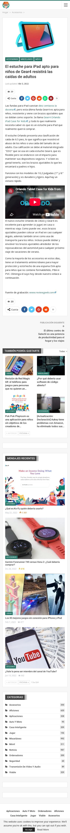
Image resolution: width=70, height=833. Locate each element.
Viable (12, 772)
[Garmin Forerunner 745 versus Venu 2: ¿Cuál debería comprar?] (35, 538)
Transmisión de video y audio (25, 766)
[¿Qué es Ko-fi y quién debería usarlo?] (35, 485)
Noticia (13, 750)
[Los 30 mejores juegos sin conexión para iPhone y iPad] (35, 594)
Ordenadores (16, 755)
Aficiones (10, 411)
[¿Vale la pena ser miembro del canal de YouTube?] (35, 647)
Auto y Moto (15, 721)
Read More (43, 829)
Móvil (38, 59)
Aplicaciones (16, 716)
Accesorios (12, 59)
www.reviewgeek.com (41, 292)
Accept (28, 829)
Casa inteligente (17, 727)
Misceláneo (27, 59)
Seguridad (14, 761)
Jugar (9, 373)
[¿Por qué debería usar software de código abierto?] (51, 365)
